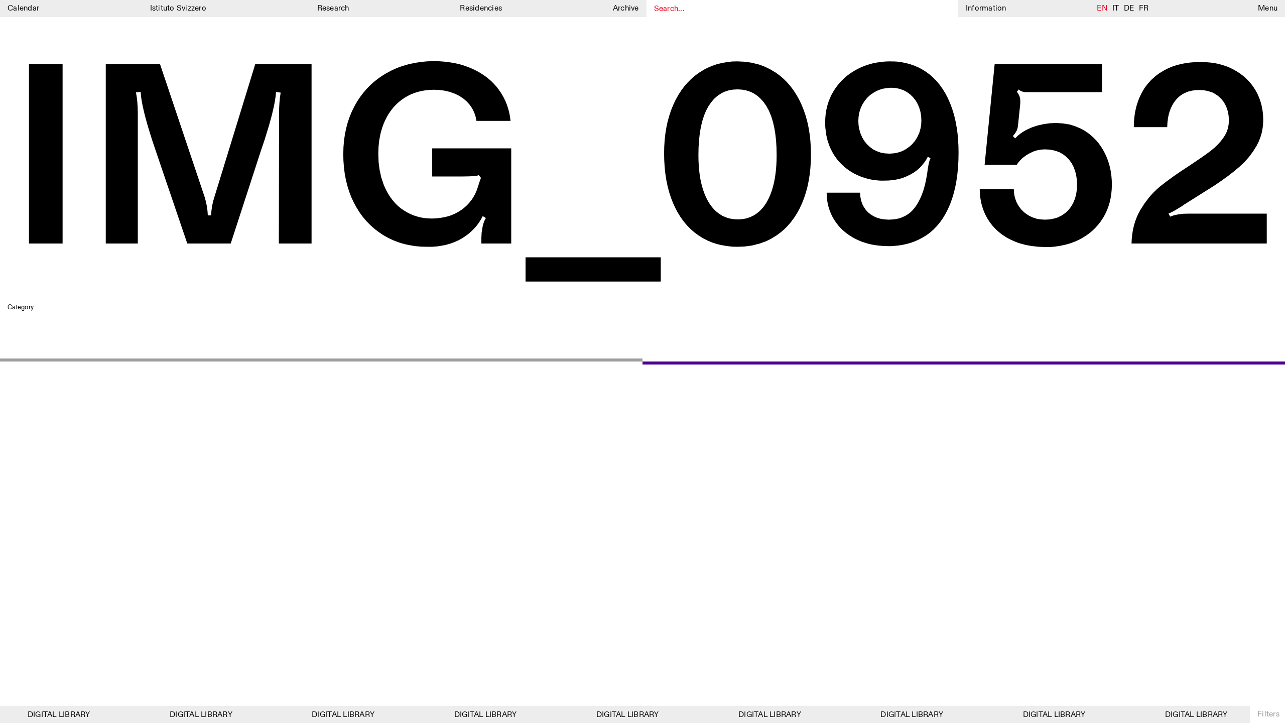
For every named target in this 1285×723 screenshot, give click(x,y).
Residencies (481, 8)
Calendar (23, 8)
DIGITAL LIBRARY (53, 714)
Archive (626, 8)
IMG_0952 (642, 169)
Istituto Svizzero (178, 8)
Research (333, 8)
